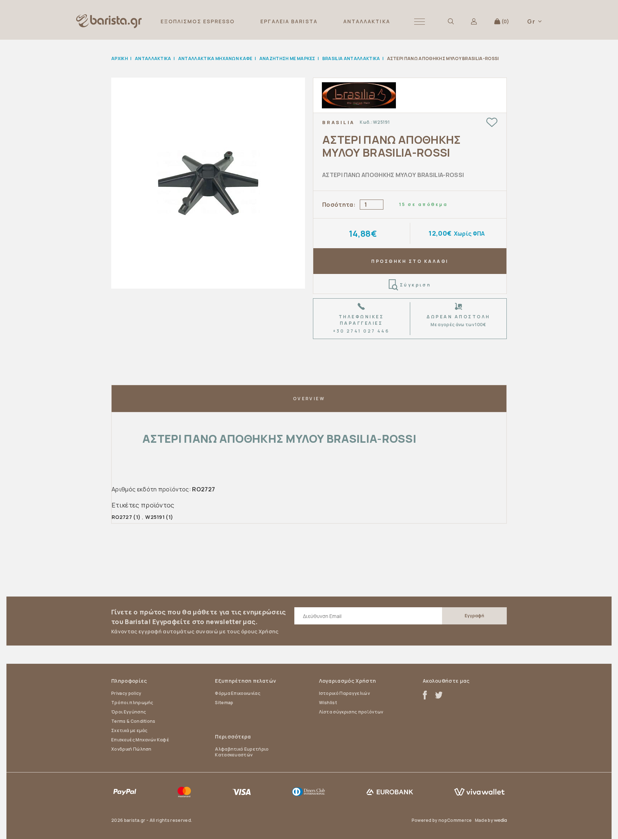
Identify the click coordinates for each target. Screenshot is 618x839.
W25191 (155, 517)
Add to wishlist (491, 122)
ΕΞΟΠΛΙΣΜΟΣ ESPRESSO (198, 21)
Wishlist (328, 703)
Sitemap (224, 703)
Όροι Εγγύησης (128, 712)
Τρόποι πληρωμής (132, 703)
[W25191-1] (208, 183)
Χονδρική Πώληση (131, 749)
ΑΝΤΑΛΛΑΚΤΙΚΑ (366, 21)
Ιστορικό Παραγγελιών (344, 693)
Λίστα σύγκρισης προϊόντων (351, 712)
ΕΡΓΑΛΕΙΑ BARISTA (289, 21)
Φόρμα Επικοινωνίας (237, 693)
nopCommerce (455, 820)
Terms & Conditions (133, 721)
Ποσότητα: (338, 204)
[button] (419, 21)
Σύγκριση (415, 285)
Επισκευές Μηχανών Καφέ (140, 740)
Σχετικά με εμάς (129, 730)
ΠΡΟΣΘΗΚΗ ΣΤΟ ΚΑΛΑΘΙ (409, 261)
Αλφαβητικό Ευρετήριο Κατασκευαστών (242, 752)
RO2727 (122, 517)
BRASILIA (338, 122)
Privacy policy (126, 693)
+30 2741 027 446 (361, 331)
